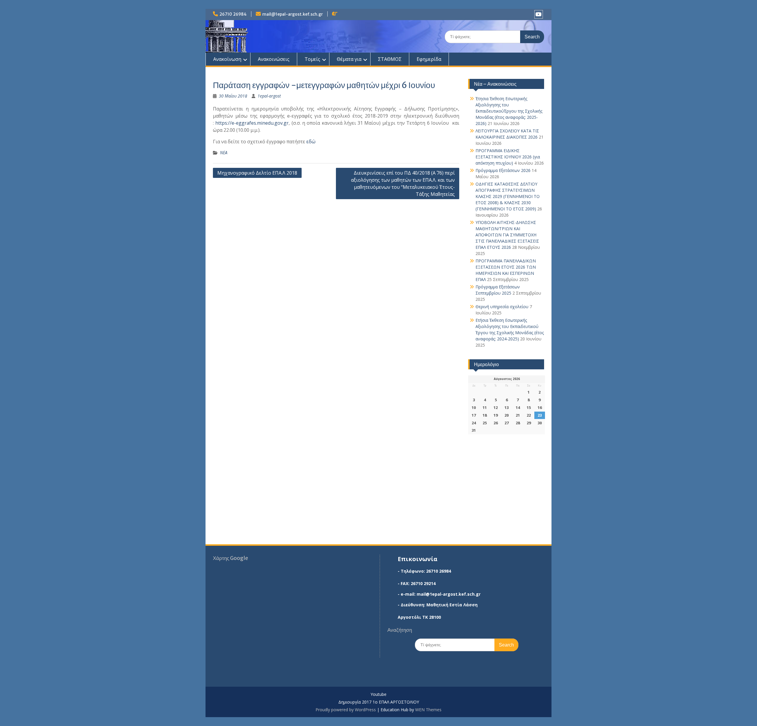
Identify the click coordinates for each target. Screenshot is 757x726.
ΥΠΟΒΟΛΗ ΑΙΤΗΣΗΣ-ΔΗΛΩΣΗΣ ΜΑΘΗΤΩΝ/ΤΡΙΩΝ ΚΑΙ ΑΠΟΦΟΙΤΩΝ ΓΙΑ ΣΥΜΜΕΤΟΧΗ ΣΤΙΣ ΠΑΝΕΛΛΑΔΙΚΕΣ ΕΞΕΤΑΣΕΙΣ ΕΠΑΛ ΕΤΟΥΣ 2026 (507, 235)
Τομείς (312, 59)
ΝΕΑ (223, 152)
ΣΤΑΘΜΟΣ (390, 59)
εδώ (311, 141)
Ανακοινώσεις (273, 59)
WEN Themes (428, 709)
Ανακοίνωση (227, 59)
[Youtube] (538, 14)
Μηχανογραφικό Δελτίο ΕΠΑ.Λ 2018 (257, 173)
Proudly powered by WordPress (346, 709)
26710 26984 (233, 14)
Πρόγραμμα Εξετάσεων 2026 (502, 170)
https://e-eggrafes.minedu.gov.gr (252, 123)
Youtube (378, 694)
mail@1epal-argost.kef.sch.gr (292, 14)
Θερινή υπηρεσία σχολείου (501, 306)
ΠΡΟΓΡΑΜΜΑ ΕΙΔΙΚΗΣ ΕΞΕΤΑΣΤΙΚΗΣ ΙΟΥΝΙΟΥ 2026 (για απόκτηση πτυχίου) (507, 157)
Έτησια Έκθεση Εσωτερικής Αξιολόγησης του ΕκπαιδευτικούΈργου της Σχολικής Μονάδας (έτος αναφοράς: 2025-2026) (508, 111)
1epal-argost (269, 96)
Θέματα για (349, 59)
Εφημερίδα (429, 59)
